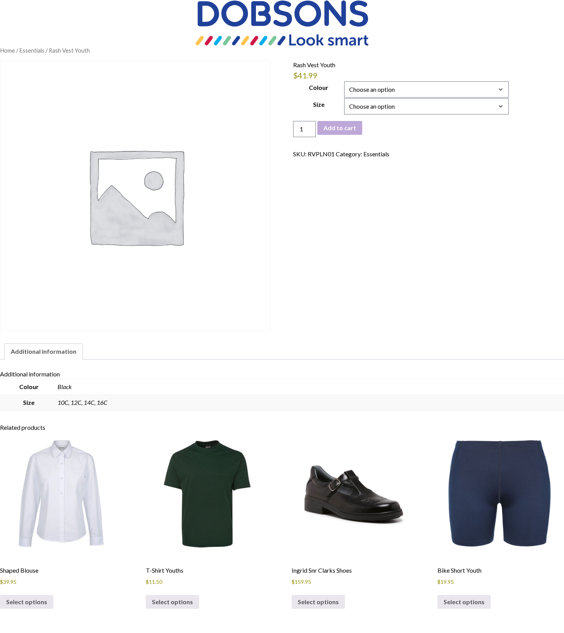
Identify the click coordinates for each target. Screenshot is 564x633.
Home (7, 50)
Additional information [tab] (43, 351)
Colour (318, 87)
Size (319, 104)
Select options (26, 601)
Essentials (32, 50)
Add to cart (339, 127)
